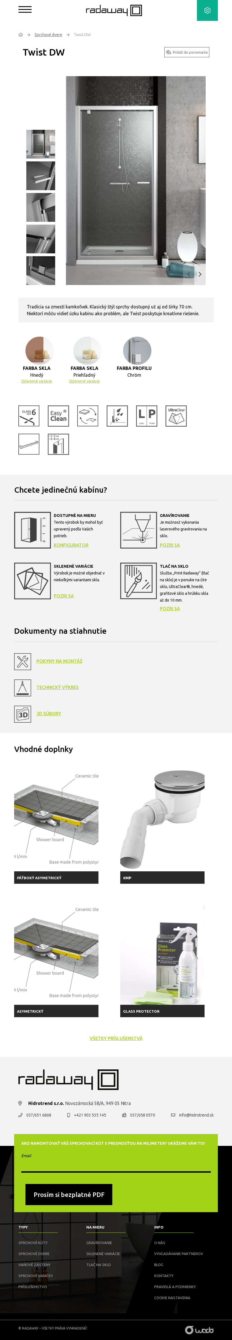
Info (159, 1227)
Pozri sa (170, 545)
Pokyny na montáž (59, 661)
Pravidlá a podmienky (175, 1287)
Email (26, 1155)
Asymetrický (30, 1011)
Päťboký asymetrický (39, 878)
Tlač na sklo (98, 1265)
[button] (200, 274)
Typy (23, 1227)
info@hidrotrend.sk (196, 1115)
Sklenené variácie (36, 381)
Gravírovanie (99, 1243)
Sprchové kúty (33, 1243)
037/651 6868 (38, 1115)
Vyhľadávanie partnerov (178, 1254)
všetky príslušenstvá (116, 1038)
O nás (159, 1243)
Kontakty (163, 1276)
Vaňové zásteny (34, 1265)
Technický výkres (57, 687)
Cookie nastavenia (172, 1298)
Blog (158, 1265)
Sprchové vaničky (35, 1276)
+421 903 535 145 (90, 1115)
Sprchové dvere (48, 34)
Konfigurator (71, 545)
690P (127, 878)
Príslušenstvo (32, 1287)
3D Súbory (48, 713)
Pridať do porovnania (190, 52)
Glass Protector (141, 1011)
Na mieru (95, 1227)
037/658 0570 (142, 1115)
